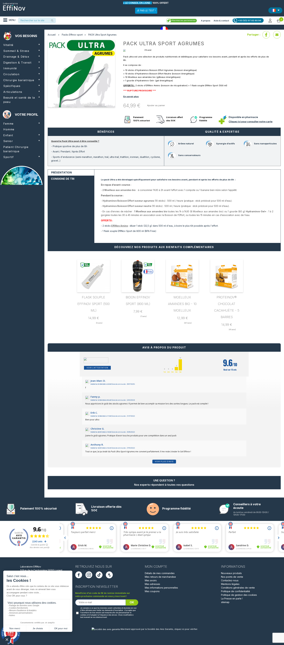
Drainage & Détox (16, 56)
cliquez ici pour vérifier (185, 629)
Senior (8, 141)
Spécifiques (12, 86)
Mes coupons (152, 591)
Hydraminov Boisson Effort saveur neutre (127, 206)
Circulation (11, 74)
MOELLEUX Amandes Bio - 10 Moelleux (182, 303)
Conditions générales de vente (238, 587)
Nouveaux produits (231, 573)
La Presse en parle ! (232, 598)
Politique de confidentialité (235, 591)
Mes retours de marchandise (160, 576)
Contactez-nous (229, 580)
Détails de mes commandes (160, 573)
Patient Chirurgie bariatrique (15, 149)
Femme (8, 123)
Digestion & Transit (17, 62)
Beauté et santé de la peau (19, 100)
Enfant (8, 135)
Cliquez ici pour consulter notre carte (250, 121)
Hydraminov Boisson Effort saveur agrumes (128, 200)
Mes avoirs (151, 580)
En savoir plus (131, 96)
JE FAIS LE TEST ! (146, 10)
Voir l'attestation (97, 368)
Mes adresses (152, 584)
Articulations (12, 91)
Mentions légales (230, 584)
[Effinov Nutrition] (14, 5)
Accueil (52, 34)
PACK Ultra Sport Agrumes (102, 34)
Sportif (8, 157)
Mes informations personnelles (161, 587)
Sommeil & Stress (16, 51)
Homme (8, 129)
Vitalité (8, 45)
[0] (279, 20)
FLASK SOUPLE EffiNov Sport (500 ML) (93, 303)
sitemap (225, 602)
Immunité (10, 68)
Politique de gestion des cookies (239, 594)
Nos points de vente (232, 576)
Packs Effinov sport (72, 34)
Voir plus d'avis (164, 461)
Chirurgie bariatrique (18, 80)
